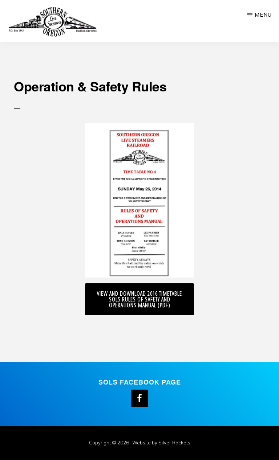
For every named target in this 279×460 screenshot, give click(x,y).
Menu (263, 14)
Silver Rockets (174, 442)
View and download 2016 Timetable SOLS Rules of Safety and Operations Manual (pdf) (139, 299)
